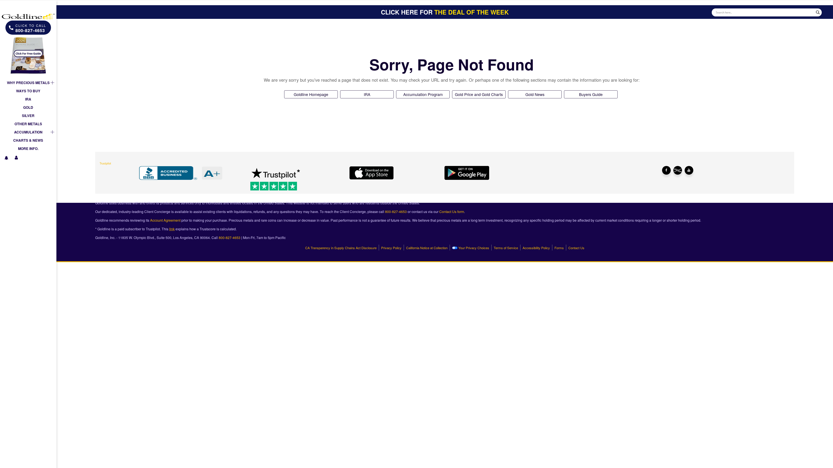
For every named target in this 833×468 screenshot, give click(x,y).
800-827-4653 (396, 211)
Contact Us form (451, 211)
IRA (367, 94)
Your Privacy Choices (473, 247)
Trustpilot (105, 163)
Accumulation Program (423, 94)
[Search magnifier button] (818, 12)
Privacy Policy (391, 247)
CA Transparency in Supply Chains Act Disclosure (341, 247)
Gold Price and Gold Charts (479, 94)
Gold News (534, 94)
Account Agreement (165, 220)
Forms (559, 247)
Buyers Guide (591, 94)
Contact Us (576, 247)
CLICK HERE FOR (445, 12)
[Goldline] (28, 13)
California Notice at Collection (427, 247)
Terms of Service (506, 247)
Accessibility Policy (536, 247)
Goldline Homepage (311, 94)
